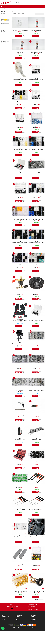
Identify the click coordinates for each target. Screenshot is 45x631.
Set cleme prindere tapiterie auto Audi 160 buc (37, 265)
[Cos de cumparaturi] (43, 6)
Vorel (36, 438)
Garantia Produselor (20, 618)
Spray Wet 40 (20, 52)
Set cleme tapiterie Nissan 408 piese (19, 242)
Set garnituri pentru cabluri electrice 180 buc (37, 462)
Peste (3, 18)
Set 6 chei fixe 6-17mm (36, 439)
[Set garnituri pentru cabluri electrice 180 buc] (36, 455)
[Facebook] (12, 608)
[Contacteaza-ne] (40, 6)
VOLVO (36, 78)
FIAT (36, 148)
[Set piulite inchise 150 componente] (36, 382)
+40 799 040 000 (33, 607)
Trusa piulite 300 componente (20, 367)
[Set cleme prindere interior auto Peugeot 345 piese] (20, 141)
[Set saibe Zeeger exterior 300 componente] (20, 118)
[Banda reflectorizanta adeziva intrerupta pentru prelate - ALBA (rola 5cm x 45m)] (20, 69)
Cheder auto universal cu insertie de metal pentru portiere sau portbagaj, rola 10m (37, 293)
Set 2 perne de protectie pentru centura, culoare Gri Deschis (20, 564)
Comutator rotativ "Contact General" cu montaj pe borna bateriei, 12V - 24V (37, 591)
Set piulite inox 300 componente (36, 367)
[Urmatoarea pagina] (42, 599)
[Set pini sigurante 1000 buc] (36, 164)
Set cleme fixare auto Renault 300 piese (20, 219)
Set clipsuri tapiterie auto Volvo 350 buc (37, 79)
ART (2, 31)
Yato (36, 101)
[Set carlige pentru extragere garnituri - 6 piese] (20, 501)
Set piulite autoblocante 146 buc (36, 343)
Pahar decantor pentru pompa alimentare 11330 (20, 30)
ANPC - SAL (18, 620)
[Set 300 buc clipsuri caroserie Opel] (36, 211)
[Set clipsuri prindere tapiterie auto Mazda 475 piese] (36, 234)
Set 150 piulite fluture (20, 390)
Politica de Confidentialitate (7, 618)
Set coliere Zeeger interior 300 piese (19, 196)
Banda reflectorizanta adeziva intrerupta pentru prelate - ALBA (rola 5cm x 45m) (20, 79)
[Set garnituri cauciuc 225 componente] (36, 95)
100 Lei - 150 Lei (4, 42)
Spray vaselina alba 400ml (36, 52)
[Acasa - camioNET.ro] (6, 3)
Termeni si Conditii (5, 616)
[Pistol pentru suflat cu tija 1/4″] (20, 406)
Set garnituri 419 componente (20, 462)
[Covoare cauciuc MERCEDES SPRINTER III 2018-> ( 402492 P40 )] (20, 310)
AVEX (20, 78)
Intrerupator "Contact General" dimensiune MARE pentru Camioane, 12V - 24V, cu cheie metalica (20, 293)
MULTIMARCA (20, 29)
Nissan (20, 241)
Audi (2, 33)
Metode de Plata (19, 615)
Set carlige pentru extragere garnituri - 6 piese (20, 509)
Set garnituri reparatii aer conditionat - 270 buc (20, 486)
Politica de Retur (19, 616)
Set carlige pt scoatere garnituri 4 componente (37, 509)
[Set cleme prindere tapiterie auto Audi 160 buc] (36, 258)
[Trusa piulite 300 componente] (20, 359)
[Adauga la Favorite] (23, 36)
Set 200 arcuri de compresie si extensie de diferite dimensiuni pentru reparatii (20, 536)
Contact (3, 619)
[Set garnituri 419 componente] (20, 455)
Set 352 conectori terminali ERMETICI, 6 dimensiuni (37, 564)
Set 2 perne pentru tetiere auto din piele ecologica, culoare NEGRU (37, 536)
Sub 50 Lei (4, 40)
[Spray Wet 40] (20, 44)
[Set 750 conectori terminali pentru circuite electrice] (20, 581)
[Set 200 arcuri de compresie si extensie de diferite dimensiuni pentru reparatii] (20, 527)
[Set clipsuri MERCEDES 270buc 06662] (20, 95)
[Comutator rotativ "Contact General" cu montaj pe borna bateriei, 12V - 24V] (36, 581)
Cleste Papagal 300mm (36, 415)
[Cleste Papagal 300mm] (36, 406)
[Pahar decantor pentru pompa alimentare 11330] (20, 22)
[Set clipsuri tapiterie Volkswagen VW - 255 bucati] (36, 188)
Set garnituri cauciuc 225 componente (36, 102)
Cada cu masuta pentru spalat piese (19, 343)
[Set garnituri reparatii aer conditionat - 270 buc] (20, 478)
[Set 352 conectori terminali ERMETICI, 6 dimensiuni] (36, 554)
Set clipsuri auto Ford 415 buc (20, 265)
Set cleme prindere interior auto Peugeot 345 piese (20, 149)
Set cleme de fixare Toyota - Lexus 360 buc (20, 172)
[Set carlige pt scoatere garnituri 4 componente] (36, 501)
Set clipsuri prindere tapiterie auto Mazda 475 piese (37, 242)
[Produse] (2, 7)
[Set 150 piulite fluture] (20, 382)
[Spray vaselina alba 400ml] (36, 44)
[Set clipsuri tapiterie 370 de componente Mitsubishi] (36, 310)
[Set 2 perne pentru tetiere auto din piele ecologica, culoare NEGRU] (36, 527)
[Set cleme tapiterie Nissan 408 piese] (20, 234)
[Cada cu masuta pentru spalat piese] (20, 336)
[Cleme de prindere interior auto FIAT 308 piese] (36, 141)
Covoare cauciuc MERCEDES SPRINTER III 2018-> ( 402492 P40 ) (20, 320)
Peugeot (19, 148)
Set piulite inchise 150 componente (36, 390)
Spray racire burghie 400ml (36, 30)
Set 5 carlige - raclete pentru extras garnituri (37, 486)
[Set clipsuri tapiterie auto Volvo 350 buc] (36, 69)
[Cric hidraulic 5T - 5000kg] (20, 430)
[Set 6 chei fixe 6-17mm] (36, 431)
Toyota (20, 171)
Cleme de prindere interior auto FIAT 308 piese (37, 149)
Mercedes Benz (20, 101)
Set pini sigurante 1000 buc (36, 172)
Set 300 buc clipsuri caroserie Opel (36, 219)
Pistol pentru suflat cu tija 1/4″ (20, 415)
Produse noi (3, 13)
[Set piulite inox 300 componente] (36, 359)
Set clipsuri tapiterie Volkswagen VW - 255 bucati (37, 196)
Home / (3, 8)
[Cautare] (43, 3)
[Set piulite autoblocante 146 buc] (36, 336)
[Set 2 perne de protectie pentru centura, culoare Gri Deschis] (20, 554)
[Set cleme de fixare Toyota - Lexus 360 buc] (20, 164)
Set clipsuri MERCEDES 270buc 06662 (20, 102)
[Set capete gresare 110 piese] (36, 118)
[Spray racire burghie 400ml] (36, 22)
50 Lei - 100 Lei (4, 41)
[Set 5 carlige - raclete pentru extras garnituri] (36, 478)
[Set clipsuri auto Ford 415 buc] (20, 258)
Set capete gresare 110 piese (36, 126)
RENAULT (19, 218)
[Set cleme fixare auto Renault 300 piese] (20, 211)
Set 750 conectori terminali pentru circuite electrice (20, 591)
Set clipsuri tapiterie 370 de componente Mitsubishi (37, 320)
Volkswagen (36, 194)
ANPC (17, 619)
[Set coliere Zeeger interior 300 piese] (20, 188)
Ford (20, 264)
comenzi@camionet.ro (33, 609)
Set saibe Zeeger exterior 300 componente (20, 126)
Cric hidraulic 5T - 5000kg (20, 439)
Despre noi (4, 615)
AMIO (3, 30)
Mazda (36, 241)
